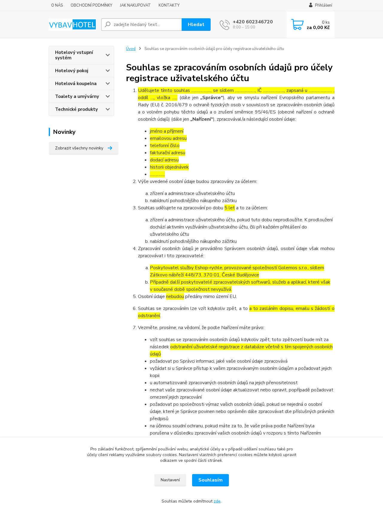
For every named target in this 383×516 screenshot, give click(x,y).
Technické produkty (76, 109)
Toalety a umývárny (77, 96)
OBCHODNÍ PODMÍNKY (91, 5)
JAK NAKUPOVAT (135, 5)
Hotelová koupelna (76, 84)
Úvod (131, 49)
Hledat (196, 24)
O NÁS (57, 5)
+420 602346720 (253, 22)
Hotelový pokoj (71, 71)
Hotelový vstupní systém (74, 55)
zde (217, 501)
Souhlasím (210, 480)
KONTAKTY (169, 5)
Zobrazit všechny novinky (79, 148)
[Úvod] (72, 25)
